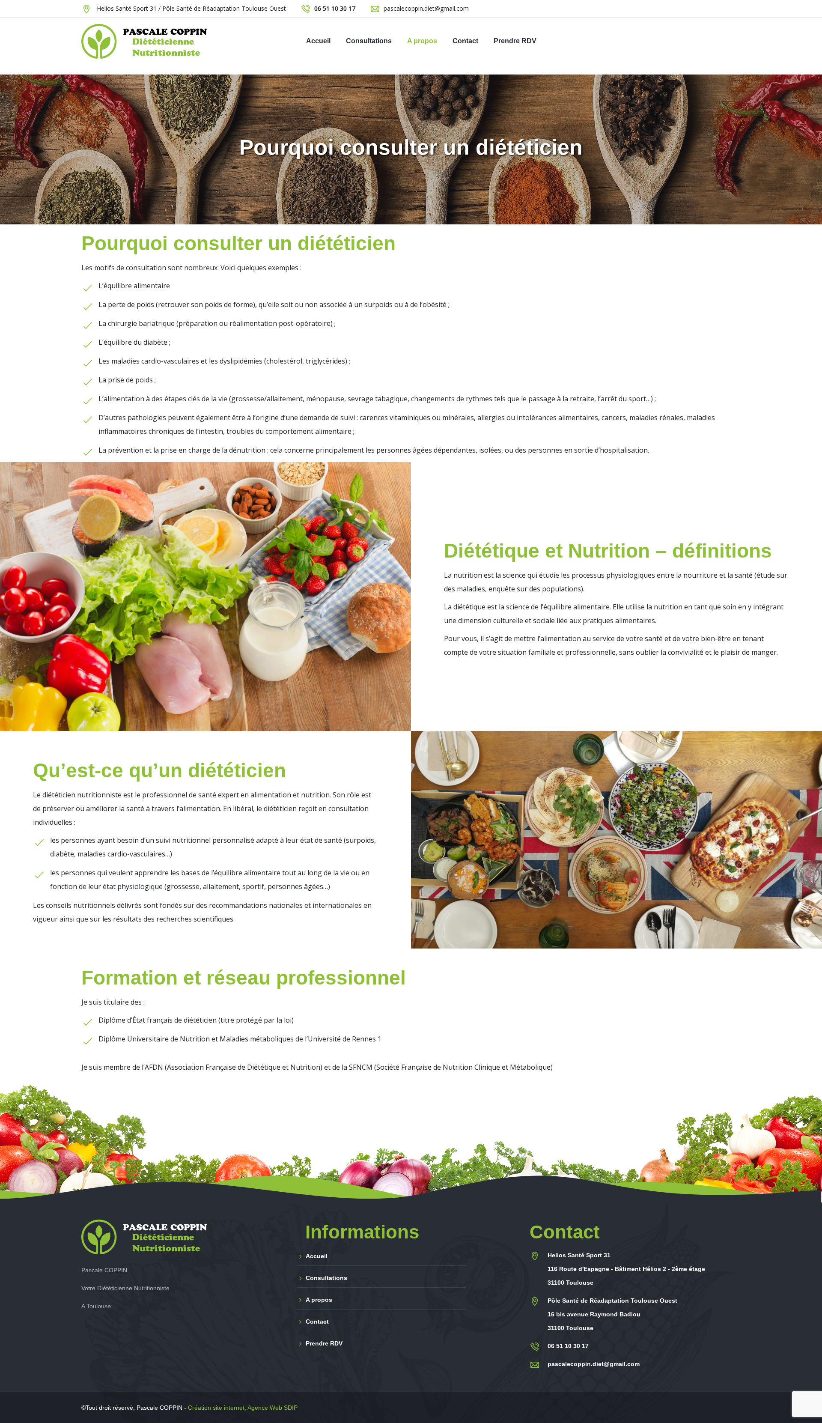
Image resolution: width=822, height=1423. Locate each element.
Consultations (326, 1277)
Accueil (317, 1256)
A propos (319, 1299)
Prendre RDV (324, 1343)
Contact (317, 1321)
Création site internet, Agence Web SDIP (243, 1407)
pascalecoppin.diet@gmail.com (426, 8)
